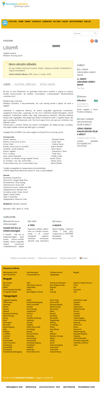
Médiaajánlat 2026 (10, 272)
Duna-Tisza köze (9, 343)
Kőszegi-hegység (56, 304)
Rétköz (52, 338)
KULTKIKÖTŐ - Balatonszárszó (83, 105)
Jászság (29, 331)
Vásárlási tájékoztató (68, 258)
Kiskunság (30, 349)
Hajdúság (30, 320)
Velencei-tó (77, 325)
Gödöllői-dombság (34, 318)
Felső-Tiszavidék (33, 304)
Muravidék (54, 318)
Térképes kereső (56, 272)
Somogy (53, 292)
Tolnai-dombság (79, 320)
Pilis (51, 331)
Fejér (28, 283)
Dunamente (7, 349)
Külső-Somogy (55, 307)
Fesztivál (13, 21)
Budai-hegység (8, 327)
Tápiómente (77, 307)
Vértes (75, 327)
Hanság (29, 322)
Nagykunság (54, 320)
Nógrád (53, 287)
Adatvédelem (69, 387)
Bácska (6, 307)
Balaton (6, 311)
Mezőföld (53, 316)
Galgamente (31, 311)
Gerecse (30, 313)
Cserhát (6, 338)
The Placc (81, 88)
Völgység (76, 336)
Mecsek (52, 313)
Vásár (20, 21)
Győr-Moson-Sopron (34, 285)
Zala (75, 292)
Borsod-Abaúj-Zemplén (12, 289)
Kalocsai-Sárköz (32, 334)
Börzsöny (6, 325)
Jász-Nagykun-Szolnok (35, 292)
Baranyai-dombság (10, 313)
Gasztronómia (76, 21)
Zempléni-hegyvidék (81, 340)
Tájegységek (54, 275)
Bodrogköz (7, 322)
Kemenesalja (31, 338)
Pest (51, 289)
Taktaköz (76, 304)
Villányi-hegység (79, 331)
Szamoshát (54, 347)
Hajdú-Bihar (31, 287)
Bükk (5, 329)
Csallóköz (7, 334)
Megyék (76, 272)
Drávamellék (8, 340)
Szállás (87, 21)
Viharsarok (77, 329)
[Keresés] (95, 33)
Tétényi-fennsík (79, 309)
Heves (29, 289)
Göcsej (29, 316)
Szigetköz (76, 302)
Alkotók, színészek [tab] (25, 84)
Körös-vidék (54, 302)
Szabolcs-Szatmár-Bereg (82, 283)
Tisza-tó (76, 311)
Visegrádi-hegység (80, 334)
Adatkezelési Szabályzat (47, 258)
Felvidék (30, 307)
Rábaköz (53, 334)
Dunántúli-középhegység (12, 352)
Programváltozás (33, 275)
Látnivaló (36, 21)
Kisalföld (30, 347)
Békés (5, 287)
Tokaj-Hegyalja (78, 318)
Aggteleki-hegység (10, 300)
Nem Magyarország (57, 285)
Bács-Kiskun (7, 283)
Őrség (52, 327)
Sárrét (52, 343)
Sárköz (52, 340)
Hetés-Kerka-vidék (33, 327)
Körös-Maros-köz (33, 352)
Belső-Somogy (8, 316)
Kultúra (56, 21)
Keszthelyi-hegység (34, 343)
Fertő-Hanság (32, 309)
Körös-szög (54, 300)
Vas (74, 287)
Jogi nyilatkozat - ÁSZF (49, 387)
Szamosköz (54, 349)
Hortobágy (31, 329)
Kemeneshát (31, 340)
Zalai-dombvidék (79, 338)
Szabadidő (47, 21)
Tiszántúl (76, 316)
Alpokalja (6, 304)
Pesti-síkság (54, 329)
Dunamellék (7, 347)
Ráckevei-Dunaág (56, 336)
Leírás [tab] (7, 84)
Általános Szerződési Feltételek (23, 258)
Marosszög (54, 309)
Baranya (6, 285)
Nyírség (53, 322)
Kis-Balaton (31, 345)
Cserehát (6, 336)
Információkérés (9, 275)
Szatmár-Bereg (55, 352)
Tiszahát (76, 313)
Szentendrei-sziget (80, 300)
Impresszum (31, 387)
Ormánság (54, 325)
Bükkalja (6, 331)
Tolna (75, 285)
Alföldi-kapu (7, 302)
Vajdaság (76, 322)
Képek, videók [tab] (47, 84)
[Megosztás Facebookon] (96, 41)
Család (65, 21)
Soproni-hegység (56, 345)
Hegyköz (30, 325)
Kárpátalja (30, 336)
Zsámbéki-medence (80, 343)
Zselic (75, 345)
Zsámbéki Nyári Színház (86, 138)
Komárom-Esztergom (58, 283)
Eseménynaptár (32, 272)
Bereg (5, 318)
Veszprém (77, 289)
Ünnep (28, 21)
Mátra (52, 311)
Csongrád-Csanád (10, 292)
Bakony (6, 309)
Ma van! (5, 22)
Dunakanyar (7, 345)
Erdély (29, 300)
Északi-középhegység (34, 302)
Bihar (5, 320)
